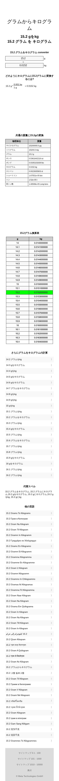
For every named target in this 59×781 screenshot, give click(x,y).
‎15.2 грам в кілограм (16, 718)
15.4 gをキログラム (15, 429)
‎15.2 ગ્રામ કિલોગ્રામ (15, 707)
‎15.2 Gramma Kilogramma (18, 557)
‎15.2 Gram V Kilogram (16, 689)
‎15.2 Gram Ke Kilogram (17, 661)
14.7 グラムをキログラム (18, 388)
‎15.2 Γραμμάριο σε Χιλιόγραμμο (21, 540)
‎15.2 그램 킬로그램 (15, 673)
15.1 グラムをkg (14, 411)
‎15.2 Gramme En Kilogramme (20, 562)
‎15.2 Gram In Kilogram (17, 628)
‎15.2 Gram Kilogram (15, 712)
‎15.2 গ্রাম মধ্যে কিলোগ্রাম (16, 645)
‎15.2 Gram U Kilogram (17, 568)
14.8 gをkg (11, 394)
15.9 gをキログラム (15, 458)
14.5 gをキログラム (15, 376)
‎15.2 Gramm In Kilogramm (18, 535)
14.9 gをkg (11, 400)
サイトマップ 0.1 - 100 (30, 753)
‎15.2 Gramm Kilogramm (17, 573)
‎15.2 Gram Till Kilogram (17, 623)
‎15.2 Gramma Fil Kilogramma (20, 590)
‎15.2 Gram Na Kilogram (17, 524)
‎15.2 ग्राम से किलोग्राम (15, 656)
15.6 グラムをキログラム (18, 440)
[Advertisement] (29, 7)
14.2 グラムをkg (14, 359)
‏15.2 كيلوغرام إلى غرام (16, 634)
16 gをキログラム (14, 463)
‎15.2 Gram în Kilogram (17, 612)
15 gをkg (10, 405)
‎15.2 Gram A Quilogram (17, 650)
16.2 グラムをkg (14, 475)
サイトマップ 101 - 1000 (29, 759)
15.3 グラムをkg (14, 423)
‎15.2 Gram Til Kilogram (17, 529)
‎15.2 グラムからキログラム (19, 667)
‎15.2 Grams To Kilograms (18, 513)
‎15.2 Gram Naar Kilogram (18, 595)
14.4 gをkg (11, 371)
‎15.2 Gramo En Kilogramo (18, 546)
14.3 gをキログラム (15, 365)
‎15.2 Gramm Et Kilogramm (19, 551)
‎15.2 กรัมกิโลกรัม (14, 701)
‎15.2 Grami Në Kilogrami (18, 695)
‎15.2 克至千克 (12, 735)
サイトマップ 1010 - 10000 (29, 764)
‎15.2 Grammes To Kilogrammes (21, 741)
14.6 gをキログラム (15, 382)
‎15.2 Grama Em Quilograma (19, 606)
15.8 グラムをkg (14, 452)
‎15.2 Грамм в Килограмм (18, 684)
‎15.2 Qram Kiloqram (15, 639)
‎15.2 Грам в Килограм (17, 518)
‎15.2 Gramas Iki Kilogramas (19, 584)
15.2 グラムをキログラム (18, 417)
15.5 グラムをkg (14, 434)
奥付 (29, 770)
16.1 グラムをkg (14, 469)
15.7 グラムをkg (14, 446)
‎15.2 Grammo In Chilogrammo (20, 579)
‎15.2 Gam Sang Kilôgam (17, 723)
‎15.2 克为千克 (12, 729)
